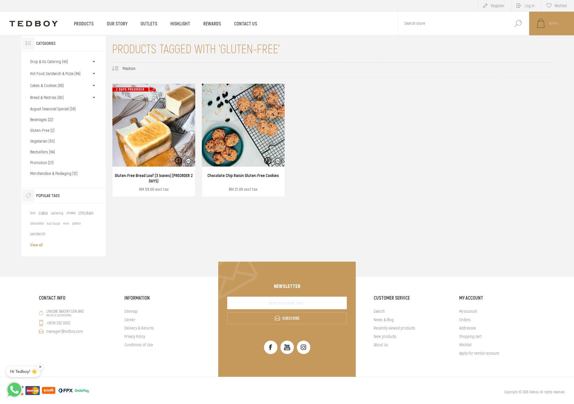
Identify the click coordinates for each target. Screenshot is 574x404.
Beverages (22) (41, 119)
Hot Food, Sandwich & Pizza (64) (55, 73)
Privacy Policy (134, 336)
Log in (530, 5)
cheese (70, 213)
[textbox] (452, 23)
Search (518, 23)
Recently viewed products (394, 328)
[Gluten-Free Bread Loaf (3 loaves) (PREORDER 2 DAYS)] (153, 140)
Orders (465, 319)
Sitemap (131, 311)
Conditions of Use (138, 344)
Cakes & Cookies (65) (47, 85)
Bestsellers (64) (42, 152)
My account (468, 311)
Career (129, 319)
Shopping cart (470, 336)
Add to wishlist (176, 176)
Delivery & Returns (139, 328)
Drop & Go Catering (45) (49, 61)
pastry (76, 223)
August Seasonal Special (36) (53, 108)
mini (66, 223)
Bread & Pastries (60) (47, 97)
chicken (86, 213)
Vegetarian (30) (42, 141)
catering (57, 213)
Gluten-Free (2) (42, 130)
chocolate (37, 223)
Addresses (467, 328)
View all (36, 245)
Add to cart (147, 176)
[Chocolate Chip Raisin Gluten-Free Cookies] (243, 140)
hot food (53, 223)
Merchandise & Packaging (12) (53, 173)
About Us (381, 344)
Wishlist (465, 344)
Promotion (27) (42, 162)
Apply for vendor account (479, 353)
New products (385, 336)
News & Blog (384, 319)
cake (43, 213)
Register (498, 5)
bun (33, 213)
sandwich (37, 233)
